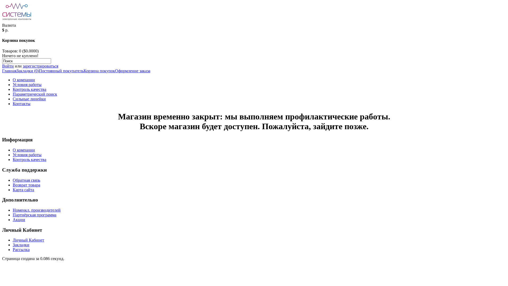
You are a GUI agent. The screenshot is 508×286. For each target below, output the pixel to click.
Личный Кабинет (28, 240)
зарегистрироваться (40, 66)
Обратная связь (26, 180)
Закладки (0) (27, 71)
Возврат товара (26, 185)
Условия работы (27, 84)
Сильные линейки (29, 99)
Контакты (21, 103)
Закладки (21, 245)
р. (6, 30)
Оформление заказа (132, 71)
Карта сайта (23, 189)
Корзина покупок (99, 71)
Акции (19, 219)
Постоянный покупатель (61, 71)
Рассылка (21, 249)
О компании (24, 80)
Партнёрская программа (34, 215)
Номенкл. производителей (37, 210)
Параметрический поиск (35, 94)
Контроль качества (29, 89)
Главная (9, 71)
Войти (8, 66)
